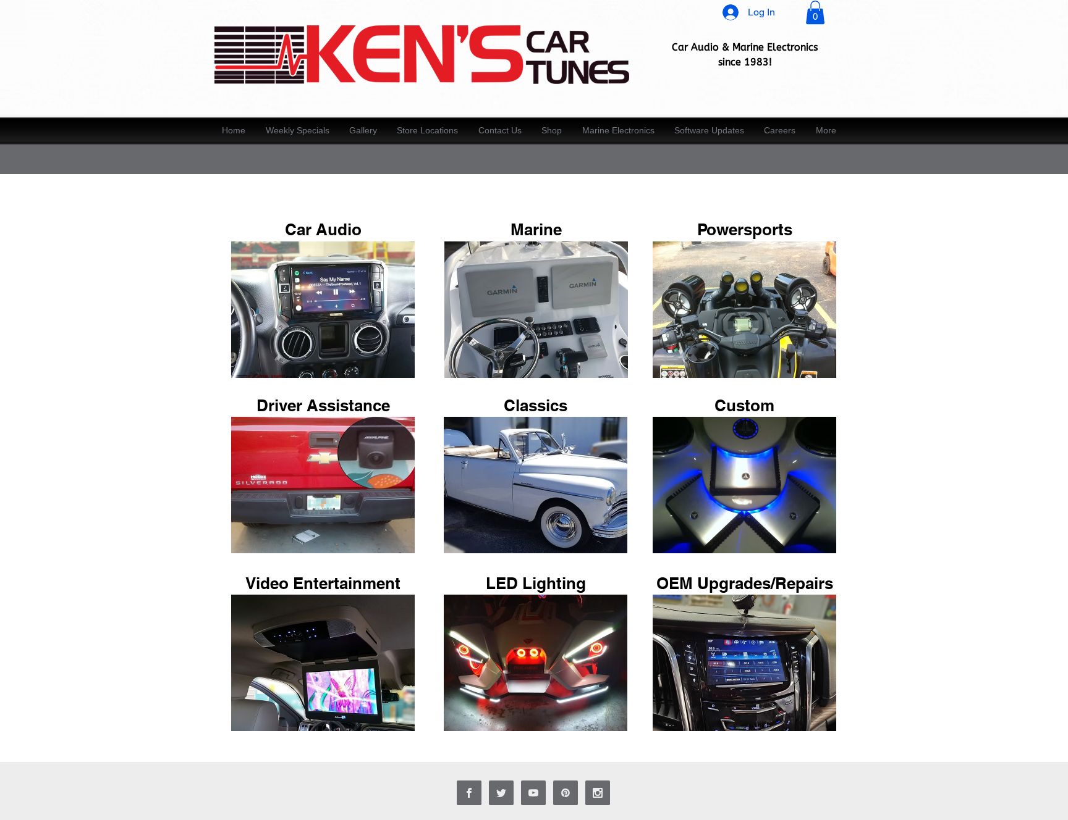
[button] (815, 12)
